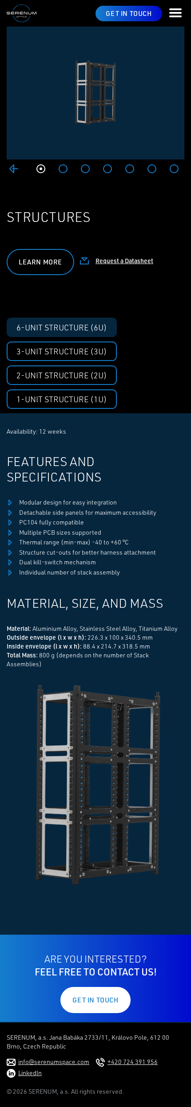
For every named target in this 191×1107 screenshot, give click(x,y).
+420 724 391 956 (132, 1061)
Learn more (40, 262)
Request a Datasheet (124, 260)
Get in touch (128, 13)
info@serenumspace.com (53, 1061)
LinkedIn (30, 1072)
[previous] (14, 169)
